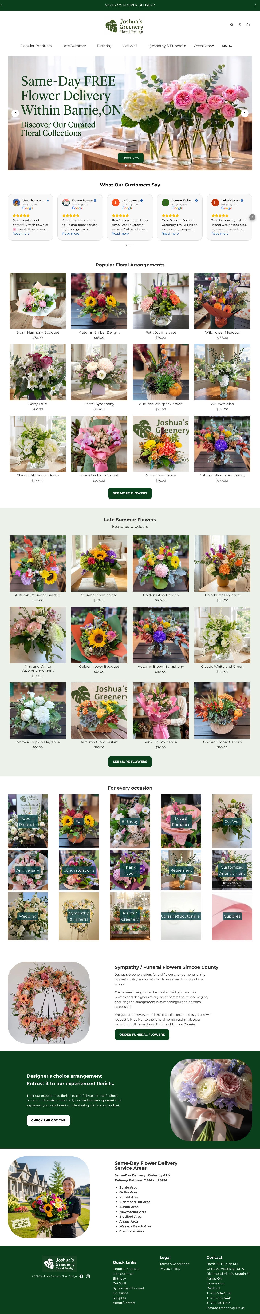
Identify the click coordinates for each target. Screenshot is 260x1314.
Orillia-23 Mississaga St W (226, 1269)
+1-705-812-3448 (219, 1298)
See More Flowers (130, 761)
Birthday (119, 1278)
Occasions (120, 1293)
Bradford (213, 1288)
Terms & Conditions (174, 1264)
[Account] (240, 24)
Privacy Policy (170, 1269)
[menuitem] (227, 46)
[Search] (232, 24)
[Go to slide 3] (134, 165)
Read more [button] (21, 233)
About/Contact (124, 1303)
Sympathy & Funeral (128, 1288)
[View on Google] (16, 202)
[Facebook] (81, 1276)
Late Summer (123, 1274)
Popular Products (126, 1269)
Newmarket (216, 1283)
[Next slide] (256, 5)
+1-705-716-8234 (219, 1303)
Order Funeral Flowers (142, 1035)
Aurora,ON (214, 1278)
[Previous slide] (15, 113)
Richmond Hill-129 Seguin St (228, 1274)
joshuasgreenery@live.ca (226, 1308)
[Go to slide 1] (126, 165)
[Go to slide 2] (130, 165)
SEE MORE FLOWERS (130, 493)
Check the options (48, 1120)
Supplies (119, 1298)
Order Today (131, 158)
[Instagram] (88, 1276)
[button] (252, 217)
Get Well (119, 1283)
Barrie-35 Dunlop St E (223, 1264)
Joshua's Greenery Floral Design (58, 1276)
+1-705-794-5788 (219, 1293)
